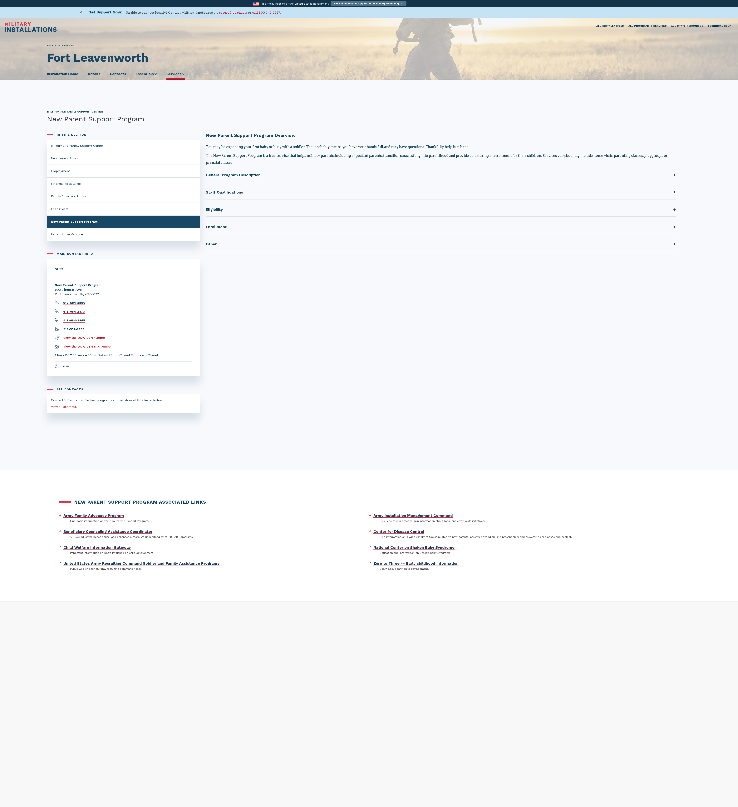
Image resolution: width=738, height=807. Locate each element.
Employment (60, 171)
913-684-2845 (74, 320)
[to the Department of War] (256, 3)
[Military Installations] (31, 31)
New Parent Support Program (74, 221)
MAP (66, 366)
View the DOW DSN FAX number (87, 346)
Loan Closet (59, 209)
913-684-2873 (74, 311)
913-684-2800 (74, 303)
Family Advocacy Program (70, 196)
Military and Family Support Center (77, 145)
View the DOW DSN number (84, 337)
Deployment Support (66, 158)
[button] (368, 3)
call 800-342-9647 (266, 12)
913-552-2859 (73, 329)
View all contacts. (64, 407)
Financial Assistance (66, 183)
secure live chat (231, 12)
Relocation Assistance (67, 234)
